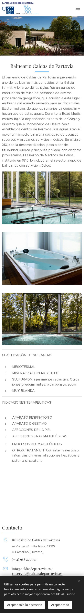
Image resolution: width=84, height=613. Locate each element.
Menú (78, 8)
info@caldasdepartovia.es (31, 568)
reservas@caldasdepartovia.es (37, 573)
